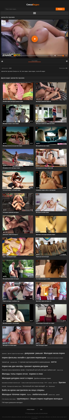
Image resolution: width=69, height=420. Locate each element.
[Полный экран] (66, 55)
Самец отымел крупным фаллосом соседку (32, 382)
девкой (58, 394)
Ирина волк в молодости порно (55, 358)
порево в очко (36, 374)
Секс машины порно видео (9, 399)
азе (47, 386)
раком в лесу (52, 394)
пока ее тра (60, 370)
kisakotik (4, 386)
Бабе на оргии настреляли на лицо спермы (23, 390)
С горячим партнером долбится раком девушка (34, 362)
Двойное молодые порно (42, 378)
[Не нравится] (67, 61)
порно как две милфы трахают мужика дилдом (25, 366)
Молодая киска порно (54, 353)
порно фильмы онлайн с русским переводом (24, 357)
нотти (54, 362)
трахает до (5, 362)
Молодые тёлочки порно (14, 394)
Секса (32, 4)
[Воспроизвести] (34, 39)
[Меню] (34, 13)
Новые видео (30, 409)
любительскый (39, 394)
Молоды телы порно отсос (15, 374)
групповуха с (23, 399)
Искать (60, 9)
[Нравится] (2, 61)
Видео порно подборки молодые (46, 399)
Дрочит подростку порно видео (16, 353)
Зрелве (62, 382)
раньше (39, 353)
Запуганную (52, 386)
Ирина (29, 394)
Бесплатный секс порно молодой (34, 386)
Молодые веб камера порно (14, 386)
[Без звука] (55, 55)
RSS (41, 409)
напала (50, 382)
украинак (4, 353)
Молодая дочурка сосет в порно (17, 378)
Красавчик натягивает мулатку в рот (11, 382)
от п (46, 382)
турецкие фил (13, 362)
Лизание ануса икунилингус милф (13, 370)
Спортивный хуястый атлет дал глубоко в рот (41, 370)
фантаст (55, 382)
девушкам (29, 353)
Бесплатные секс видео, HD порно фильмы (38, 413)
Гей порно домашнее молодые (12, 402)
